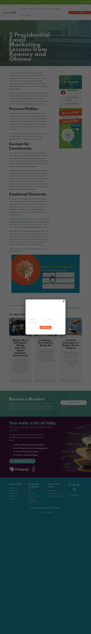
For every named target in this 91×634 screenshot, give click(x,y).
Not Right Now (45, 330)
